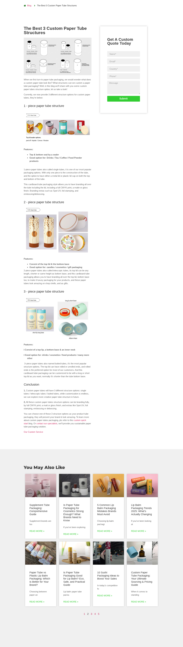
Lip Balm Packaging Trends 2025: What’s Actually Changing (141, 510)
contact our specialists (46, 423)
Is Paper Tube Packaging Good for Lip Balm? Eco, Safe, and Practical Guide (74, 578)
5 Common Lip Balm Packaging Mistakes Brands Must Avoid (106, 510)
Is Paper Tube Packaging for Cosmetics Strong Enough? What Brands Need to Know (73, 513)
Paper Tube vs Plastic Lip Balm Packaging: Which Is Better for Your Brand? (39, 578)
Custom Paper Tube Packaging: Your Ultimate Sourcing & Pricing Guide (141, 578)
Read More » (36, 531)
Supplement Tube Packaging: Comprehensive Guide (39, 510)
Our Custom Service (33, 432)
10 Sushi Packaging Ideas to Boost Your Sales (108, 575)
